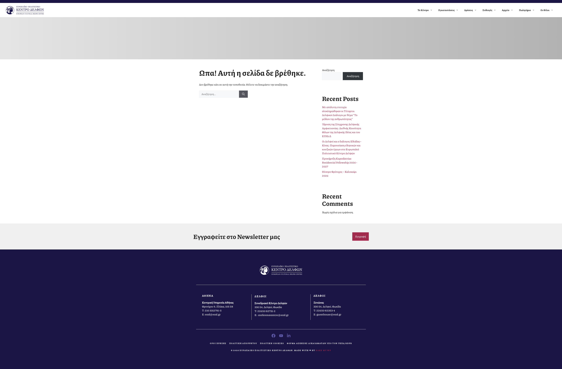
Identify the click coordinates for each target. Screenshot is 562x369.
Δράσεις (468, 10)
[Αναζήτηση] (243, 94)
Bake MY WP (323, 350)
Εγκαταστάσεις (446, 10)
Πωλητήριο (525, 10)
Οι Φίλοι (544, 10)
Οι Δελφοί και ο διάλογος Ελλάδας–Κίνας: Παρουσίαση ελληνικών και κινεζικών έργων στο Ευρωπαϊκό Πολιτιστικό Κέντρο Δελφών (341, 147)
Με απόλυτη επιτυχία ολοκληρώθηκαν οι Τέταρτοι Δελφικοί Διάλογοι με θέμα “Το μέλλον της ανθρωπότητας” (339, 113)
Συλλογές (487, 10)
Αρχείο (505, 10)
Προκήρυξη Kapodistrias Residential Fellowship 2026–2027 (339, 162)
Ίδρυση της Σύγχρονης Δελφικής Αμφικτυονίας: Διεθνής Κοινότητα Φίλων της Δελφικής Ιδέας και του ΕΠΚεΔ (341, 130)
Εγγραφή (360, 236)
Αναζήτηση (328, 70)
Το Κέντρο (423, 10)
